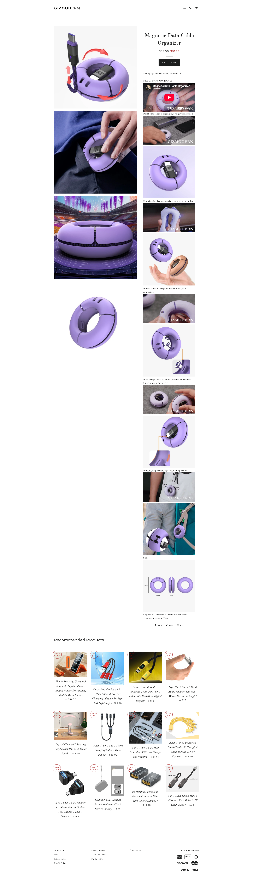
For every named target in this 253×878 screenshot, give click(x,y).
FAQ (56, 854)
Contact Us (59, 850)
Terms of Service (99, 854)
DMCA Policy (60, 863)
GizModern (193, 850)
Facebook (136, 850)
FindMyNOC (97, 859)
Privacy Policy (98, 850)
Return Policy (60, 859)
